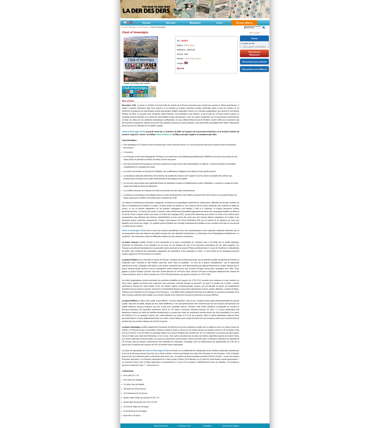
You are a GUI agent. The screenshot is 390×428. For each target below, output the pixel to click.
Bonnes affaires (244, 22)
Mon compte (254, 33)
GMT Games (144, 27)
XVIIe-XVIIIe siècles (193, 59)
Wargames (195, 22)
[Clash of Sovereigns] (140, 81)
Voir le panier (248, 47)
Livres (219, 22)
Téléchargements (161, 426)
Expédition (207, 426)
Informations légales (230, 426)
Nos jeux (170, 22)
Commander (260, 47)
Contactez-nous (184, 426)
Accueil (146, 22)
